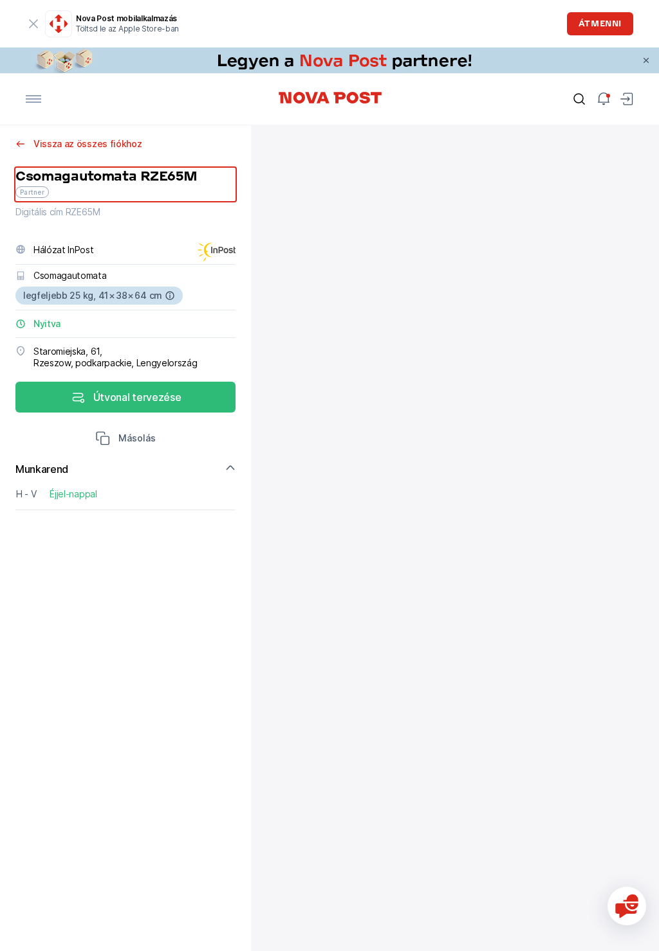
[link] (329, 60)
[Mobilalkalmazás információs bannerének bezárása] (33, 23)
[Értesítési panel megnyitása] (603, 99)
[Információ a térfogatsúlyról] (170, 295)
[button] (125, 440)
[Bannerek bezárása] (646, 60)
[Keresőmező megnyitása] (579, 99)
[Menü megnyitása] (33, 99)
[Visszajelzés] (627, 906)
